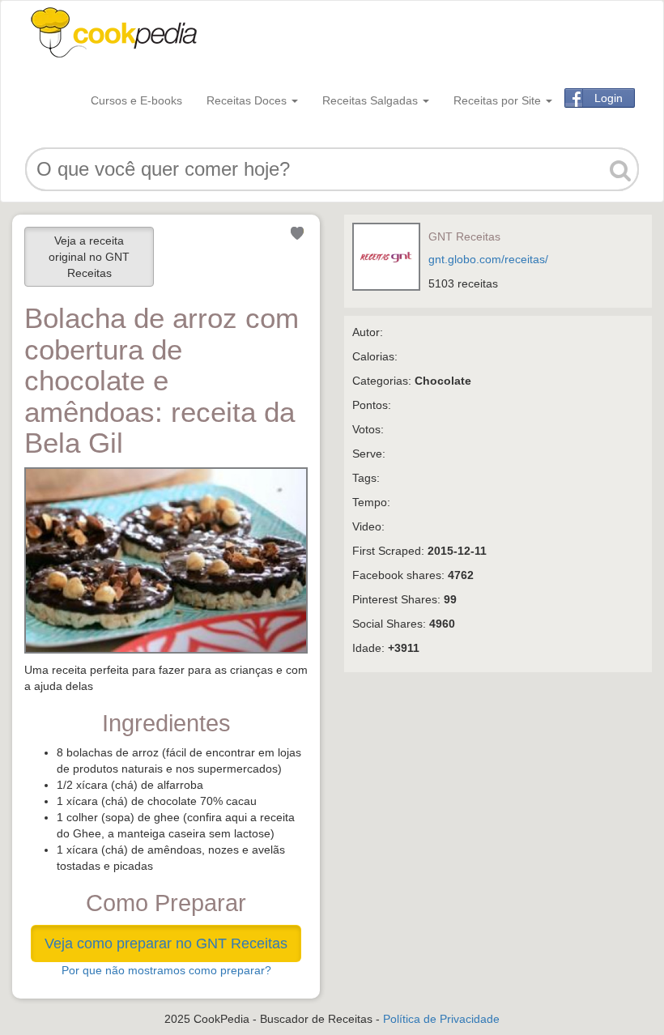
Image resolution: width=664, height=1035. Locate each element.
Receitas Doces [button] (248, 100)
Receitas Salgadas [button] (371, 100)
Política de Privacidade (441, 1018)
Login (608, 98)
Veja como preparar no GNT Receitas (166, 943)
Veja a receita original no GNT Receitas (89, 256)
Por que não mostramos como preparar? (166, 970)
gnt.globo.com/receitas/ (488, 259)
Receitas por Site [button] (498, 100)
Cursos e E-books (136, 100)
